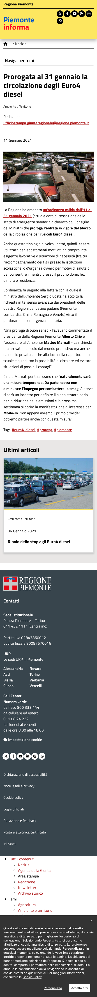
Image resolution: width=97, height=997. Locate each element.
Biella (8, 680)
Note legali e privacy (19, 786)
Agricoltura (27, 905)
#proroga (44, 430)
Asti (6, 674)
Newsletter (27, 888)
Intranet (9, 843)
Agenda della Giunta (34, 870)
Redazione (26, 882)
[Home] (5, 44)
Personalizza (53, 988)
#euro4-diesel (23, 430)
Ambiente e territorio (35, 910)
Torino (35, 674)
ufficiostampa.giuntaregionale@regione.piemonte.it (46, 123)
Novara (36, 669)
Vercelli (36, 686)
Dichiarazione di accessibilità (25, 774)
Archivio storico (30, 893)
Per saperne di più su (48, 505)
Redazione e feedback (19, 820)
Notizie (24, 865)
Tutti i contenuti (22, 859)
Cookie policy (13, 797)
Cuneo (8, 686)
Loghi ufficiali (13, 809)
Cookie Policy (32, 977)
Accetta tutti (79, 988)
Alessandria (13, 669)
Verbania (37, 680)
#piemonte (63, 430)
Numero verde (15, 702)
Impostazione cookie (25, 740)
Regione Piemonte (18, 4)
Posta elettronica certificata (24, 832)
